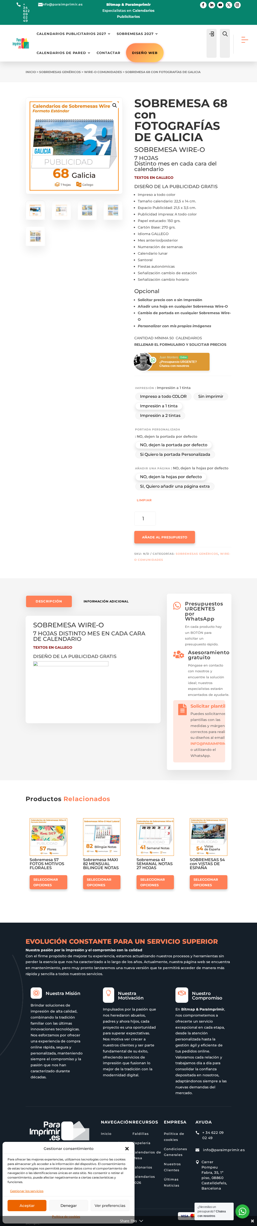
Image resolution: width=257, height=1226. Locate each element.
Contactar (108, 53)
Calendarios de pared (61, 53)
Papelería (142, 1143)
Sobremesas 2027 (135, 34)
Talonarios (142, 1167)
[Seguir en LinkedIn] (212, 5)
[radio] (163, 396)
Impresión (144, 388)
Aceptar (27, 1205)
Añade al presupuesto (164, 537)
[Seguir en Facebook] (203, 5)
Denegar (68, 1205)
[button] (127, 1148)
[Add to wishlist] (65, 820)
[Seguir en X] (229, 5)
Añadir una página (152, 468)
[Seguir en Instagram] (237, 5)
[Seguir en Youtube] (220, 5)
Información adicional (106, 601)
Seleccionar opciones (45, 882)
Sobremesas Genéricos (60, 72)
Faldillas (141, 1134)
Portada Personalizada (157, 429)
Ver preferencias (110, 1205)
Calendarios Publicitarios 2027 (71, 34)
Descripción (49, 601)
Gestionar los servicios (26, 1191)
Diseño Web (145, 53)
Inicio (31, 72)
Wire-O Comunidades (103, 72)
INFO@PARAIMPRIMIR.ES (212, 743)
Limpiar (144, 500)
